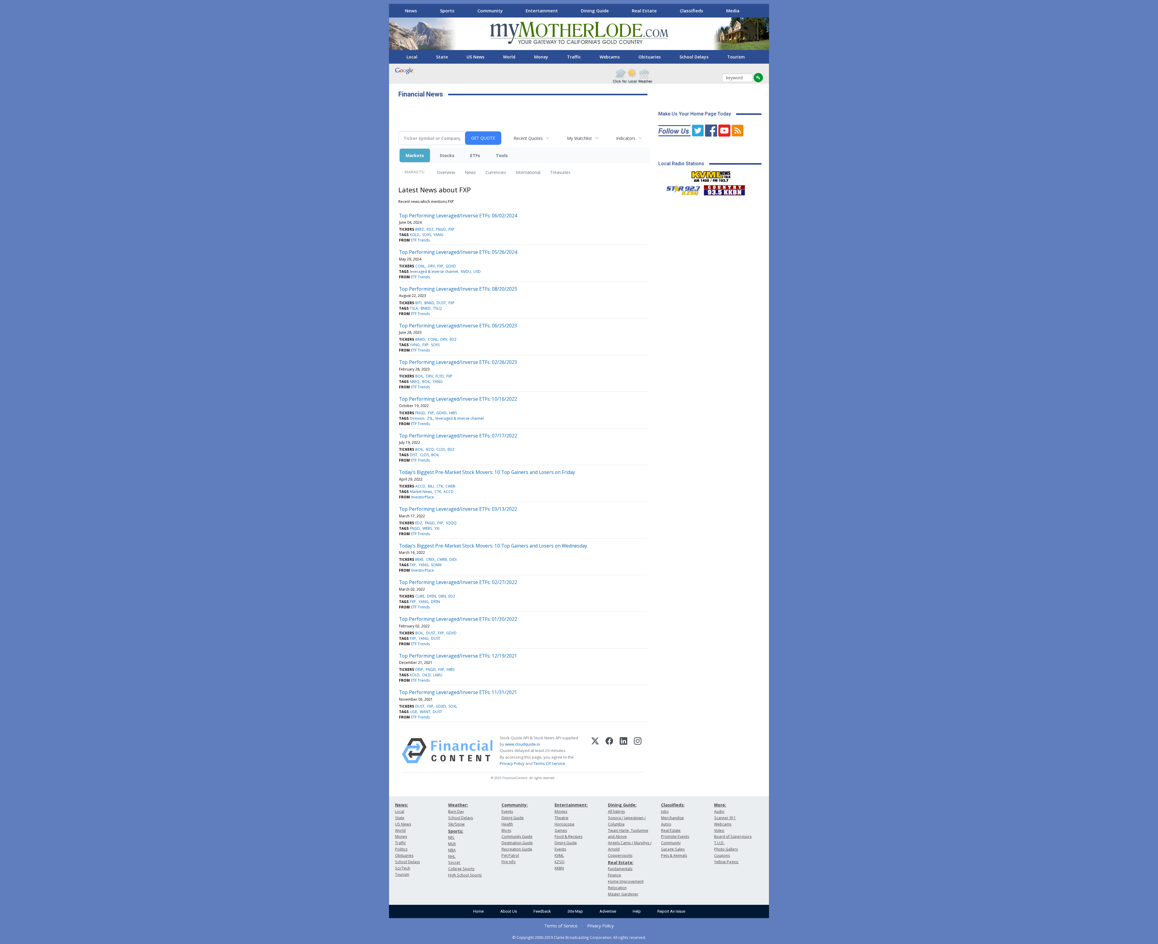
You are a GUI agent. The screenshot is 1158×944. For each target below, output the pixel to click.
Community (490, 11)
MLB (452, 843)
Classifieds (691, 11)
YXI (436, 528)
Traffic (574, 57)
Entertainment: (571, 805)
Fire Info (508, 861)
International (528, 172)
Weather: (458, 805)
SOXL (452, 706)
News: (401, 805)
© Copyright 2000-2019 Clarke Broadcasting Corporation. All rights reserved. (579, 937)
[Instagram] (637, 751)
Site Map (575, 911)
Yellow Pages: (726, 861)
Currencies (496, 172)
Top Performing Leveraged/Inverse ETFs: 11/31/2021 (458, 692)
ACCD (420, 486)
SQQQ (451, 523)
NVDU (466, 271)
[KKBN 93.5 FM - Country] (724, 188)
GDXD (451, 266)
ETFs (475, 155)
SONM (436, 564)
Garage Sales (673, 849)
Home (478, 911)
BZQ (430, 449)
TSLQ (437, 308)
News (411, 11)
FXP (451, 229)
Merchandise (672, 817)
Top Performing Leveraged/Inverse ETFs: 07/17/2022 (458, 435)
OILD (426, 674)
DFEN (431, 596)
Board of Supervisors (732, 836)
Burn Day (456, 811)
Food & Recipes (568, 836)
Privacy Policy (512, 763)
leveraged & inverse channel (434, 271)
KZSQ (560, 861)
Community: (514, 805)
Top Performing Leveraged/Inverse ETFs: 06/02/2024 (458, 215)
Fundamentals (620, 868)
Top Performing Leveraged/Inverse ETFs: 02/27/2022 (458, 582)
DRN (442, 596)
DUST (441, 302)
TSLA (414, 308)
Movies (561, 811)
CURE (419, 596)
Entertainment (542, 11)
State (442, 57)
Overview (446, 172)
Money (541, 57)
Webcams (610, 57)
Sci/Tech (402, 868)
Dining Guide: (622, 805)
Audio (719, 811)
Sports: (455, 831)
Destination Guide (517, 842)
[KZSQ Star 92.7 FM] (681, 188)
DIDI (453, 559)
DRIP (419, 669)
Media (732, 11)
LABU (437, 674)
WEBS (427, 528)
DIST (413, 454)
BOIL (419, 376)
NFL (451, 837)
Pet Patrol (510, 855)
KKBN (559, 868)
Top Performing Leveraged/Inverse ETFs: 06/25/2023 (458, 325)
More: (720, 805)
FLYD (439, 376)
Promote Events (675, 836)
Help (637, 911)
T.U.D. (719, 842)
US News (475, 57)
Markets (415, 155)
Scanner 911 (725, 817)
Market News (421, 491)
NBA (452, 850)
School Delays (693, 57)
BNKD (429, 302)
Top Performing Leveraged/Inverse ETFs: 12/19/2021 (458, 655)
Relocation (617, 887)
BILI (431, 486)
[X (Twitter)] (595, 751)
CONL (420, 266)
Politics (401, 849)
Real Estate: (621, 862)
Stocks (447, 155)
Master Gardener (623, 894)
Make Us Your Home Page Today (694, 114)
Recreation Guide (516, 849)
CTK (439, 486)
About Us (508, 911)
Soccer (454, 862)
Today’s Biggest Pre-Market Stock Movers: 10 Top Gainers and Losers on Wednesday (493, 545)
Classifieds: (673, 805)
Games (561, 830)
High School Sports (465, 875)
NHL (451, 856)
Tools (502, 155)
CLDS (440, 449)
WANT (425, 711)
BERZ (419, 229)
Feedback (542, 911)
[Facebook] (609, 751)
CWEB (450, 486)
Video (719, 830)
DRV (431, 266)
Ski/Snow (456, 824)
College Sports (461, 868)
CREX (430, 559)
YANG (438, 234)
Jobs (665, 811)
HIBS (453, 412)
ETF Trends (420, 240)
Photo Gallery (726, 849)
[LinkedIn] (623, 751)
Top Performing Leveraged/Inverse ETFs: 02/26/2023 (458, 362)
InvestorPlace (422, 497)
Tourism (736, 57)
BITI (418, 302)
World (509, 57)
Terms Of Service (549, 763)
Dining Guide (595, 11)
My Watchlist (579, 138)
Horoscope (564, 824)
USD (477, 271)
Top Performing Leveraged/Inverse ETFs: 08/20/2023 (458, 289)
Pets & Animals (674, 855)
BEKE (419, 559)
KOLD (414, 234)
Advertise (608, 911)
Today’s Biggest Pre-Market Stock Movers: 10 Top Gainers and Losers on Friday (487, 472)
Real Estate (644, 11)
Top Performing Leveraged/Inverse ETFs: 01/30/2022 (458, 619)
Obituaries (649, 57)
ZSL (430, 418)
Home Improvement (626, 881)
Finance (614, 875)
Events (507, 811)
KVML (559, 855)
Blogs (506, 830)
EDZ (430, 229)
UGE (413, 711)
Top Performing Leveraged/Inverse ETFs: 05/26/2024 (458, 252)
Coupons (722, 855)
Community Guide (517, 836)
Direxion (417, 418)
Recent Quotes (528, 138)
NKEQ (414, 381)
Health (507, 824)
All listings (616, 811)
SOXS (426, 234)
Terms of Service (560, 926)
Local (412, 57)
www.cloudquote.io (522, 744)
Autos (666, 824)
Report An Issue (671, 911)
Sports (447, 11)
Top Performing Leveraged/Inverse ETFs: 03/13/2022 (458, 509)
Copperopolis (620, 855)
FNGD (441, 229)
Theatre (561, 817)
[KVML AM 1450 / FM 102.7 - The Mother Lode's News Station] (711, 174)
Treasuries (560, 172)
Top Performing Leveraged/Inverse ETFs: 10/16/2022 (458, 399)
